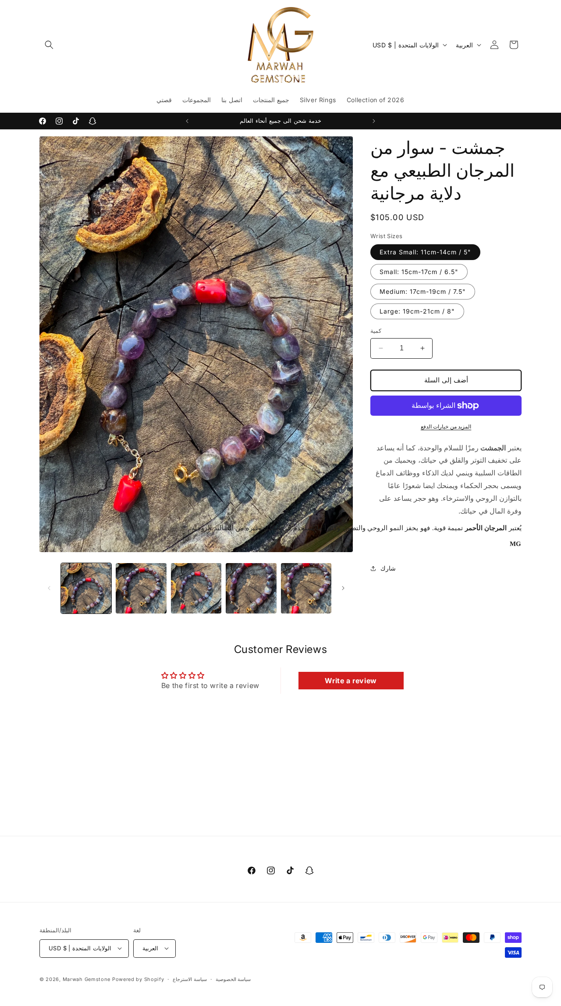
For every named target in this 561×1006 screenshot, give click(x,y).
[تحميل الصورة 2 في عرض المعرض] (141, 588)
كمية (375, 330)
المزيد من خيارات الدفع (446, 426)
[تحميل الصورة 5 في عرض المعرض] (306, 588)
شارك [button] (388, 568)
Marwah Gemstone (87, 979)
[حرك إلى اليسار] (49, 588)
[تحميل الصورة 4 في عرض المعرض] (251, 588)
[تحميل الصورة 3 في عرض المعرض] (196, 588)
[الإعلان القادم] (373, 121)
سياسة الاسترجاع (190, 979)
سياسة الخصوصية (233, 979)
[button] (49, 44)
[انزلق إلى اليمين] (343, 588)
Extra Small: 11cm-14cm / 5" (425, 252)
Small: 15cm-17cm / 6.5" (419, 271)
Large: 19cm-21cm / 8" (417, 311)
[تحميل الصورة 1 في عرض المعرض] (86, 588)
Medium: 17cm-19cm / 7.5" (423, 291)
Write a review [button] (350, 680)
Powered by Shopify (138, 979)
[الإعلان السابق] (187, 121)
